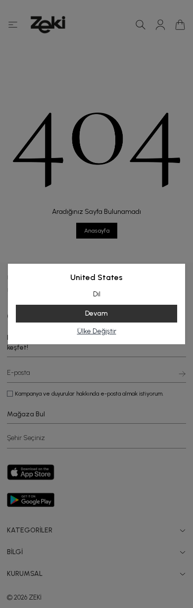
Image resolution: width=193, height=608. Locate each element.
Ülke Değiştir (96, 331)
